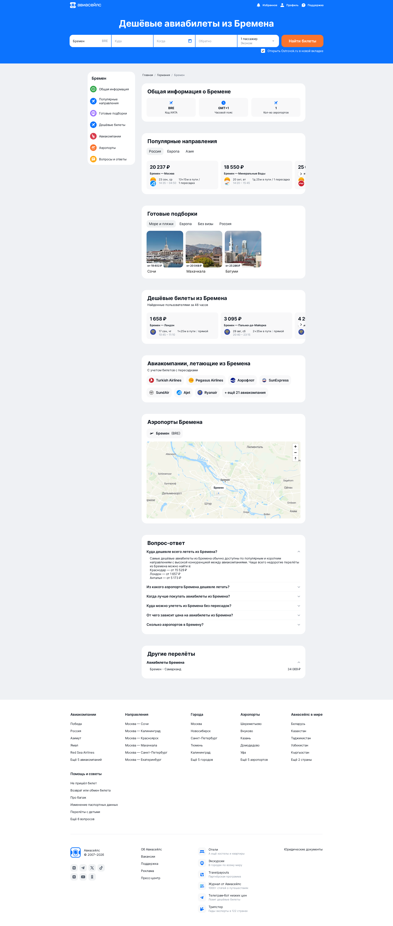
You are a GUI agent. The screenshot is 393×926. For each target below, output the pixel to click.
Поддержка (149, 864)
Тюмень (197, 745)
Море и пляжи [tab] (161, 224)
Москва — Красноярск (141, 738)
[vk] (74, 867)
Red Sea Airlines (82, 752)
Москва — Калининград (142, 731)
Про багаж (78, 797)
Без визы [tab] (205, 224)
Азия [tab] (190, 151)
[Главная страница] (85, 5)
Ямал (74, 745)
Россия (75, 731)
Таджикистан (301, 738)
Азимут (75, 738)
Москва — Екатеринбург (143, 760)
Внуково (247, 731)
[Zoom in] (295, 446)
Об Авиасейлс (151, 849)
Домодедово (250, 745)
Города (197, 714)
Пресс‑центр (150, 878)
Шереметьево (251, 724)
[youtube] (83, 876)
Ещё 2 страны (301, 760)
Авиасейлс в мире (307, 714)
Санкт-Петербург (204, 738)
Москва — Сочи (137, 724)
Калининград (200, 752)
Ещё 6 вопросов (82, 819)
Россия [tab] (155, 151)
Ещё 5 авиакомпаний (86, 760)
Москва (196, 724)
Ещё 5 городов (202, 760)
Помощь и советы (86, 774)
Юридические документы (303, 849)
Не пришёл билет (83, 783)
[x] (92, 867)
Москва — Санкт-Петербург (146, 752)
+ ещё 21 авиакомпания (245, 393)
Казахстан (298, 731)
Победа (76, 724)
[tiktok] (101, 867)
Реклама (147, 871)
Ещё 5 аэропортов (254, 760)
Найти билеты (302, 41)
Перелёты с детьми (85, 812)
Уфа (243, 752)
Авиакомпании (83, 714)
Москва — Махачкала (141, 745)
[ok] (92, 876)
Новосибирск (201, 731)
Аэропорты (250, 714)
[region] (223, 479)
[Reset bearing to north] (295, 458)
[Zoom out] (295, 452)
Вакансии (148, 856)
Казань (246, 738)
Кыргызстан (300, 752)
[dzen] (74, 876)
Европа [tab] (173, 151)
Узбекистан (299, 745)
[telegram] (83, 867)
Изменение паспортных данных (94, 805)
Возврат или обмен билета (90, 790)
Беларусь (298, 724)
